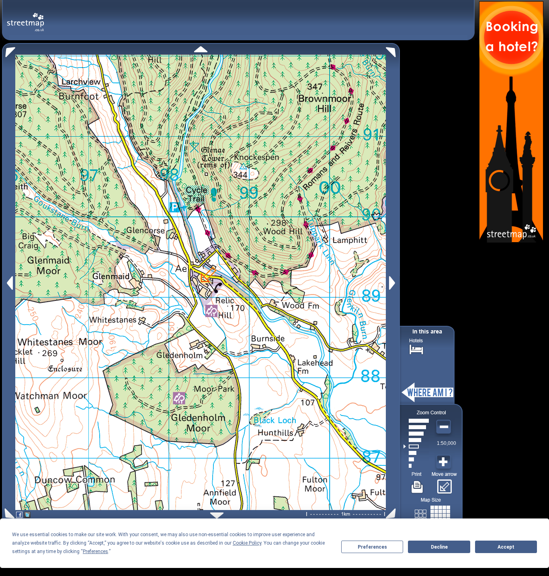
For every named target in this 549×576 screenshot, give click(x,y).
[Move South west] (8, 513)
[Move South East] (392, 513)
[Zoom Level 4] (416, 446)
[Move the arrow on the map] (444, 484)
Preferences (372, 547)
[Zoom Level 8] (416, 421)
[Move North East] (393, 50)
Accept (506, 547)
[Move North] (201, 49)
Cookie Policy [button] (247, 543)
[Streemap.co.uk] (25, 17)
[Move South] (217, 515)
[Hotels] (416, 348)
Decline (439, 547)
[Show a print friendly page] (417, 484)
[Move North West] (8, 50)
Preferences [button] (95, 551)
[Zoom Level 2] (416, 459)
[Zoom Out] (444, 427)
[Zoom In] (444, 462)
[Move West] (9, 283)
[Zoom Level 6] (416, 434)
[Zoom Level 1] (416, 466)
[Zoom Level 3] (416, 453)
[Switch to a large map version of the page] (432, 514)
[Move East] (393, 283)
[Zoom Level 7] (416, 427)
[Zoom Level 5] (416, 440)
